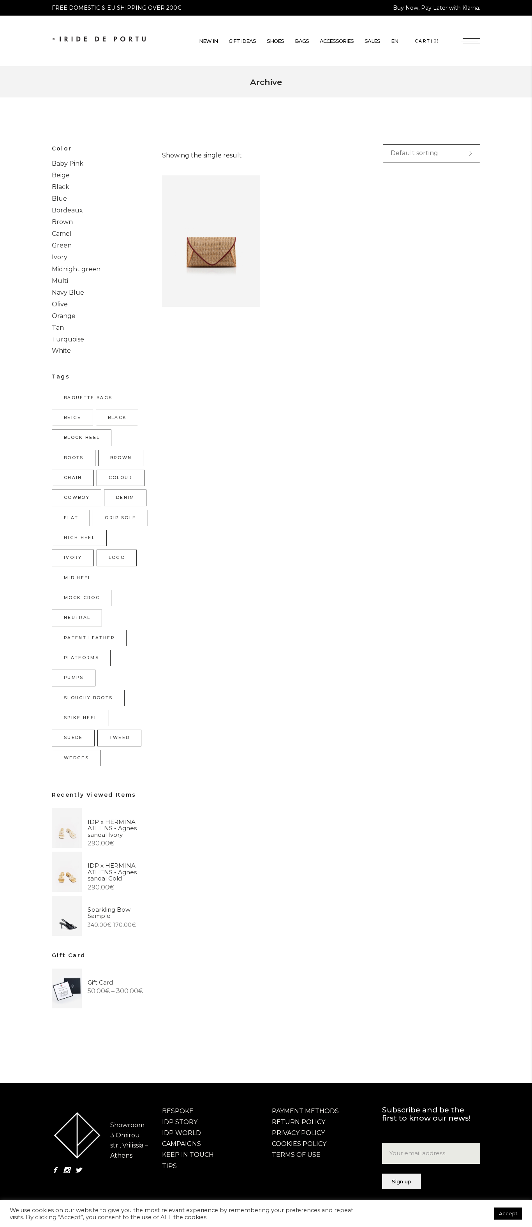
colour (121, 477)
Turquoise (68, 339)
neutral (77, 617)
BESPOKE (178, 1111)
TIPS (169, 1166)
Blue (59, 198)
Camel (62, 233)
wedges (76, 757)
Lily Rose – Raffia (192, 249)
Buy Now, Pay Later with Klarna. (436, 7)
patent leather (89, 637)
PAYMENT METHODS (305, 1111)
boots (74, 457)
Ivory (59, 257)
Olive (60, 304)
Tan (58, 327)
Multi (60, 281)
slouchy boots (88, 697)
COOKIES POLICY (299, 1143)
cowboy (77, 497)
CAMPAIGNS (181, 1143)
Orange (64, 316)
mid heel (78, 577)
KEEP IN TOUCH (188, 1154)
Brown (62, 222)
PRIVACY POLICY (298, 1133)
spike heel (80, 717)
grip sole (120, 517)
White (61, 350)
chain (73, 477)
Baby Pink (67, 163)
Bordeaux (67, 210)
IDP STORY (179, 1122)
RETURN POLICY (298, 1122)
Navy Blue (68, 292)
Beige (61, 175)
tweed (119, 737)
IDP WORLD (181, 1133)
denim (125, 497)
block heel (82, 437)
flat (71, 517)
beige (72, 417)
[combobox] (431, 153)
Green (62, 245)
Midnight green (76, 269)
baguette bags (88, 397)
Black (60, 187)
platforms (81, 657)
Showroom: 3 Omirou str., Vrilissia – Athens (129, 1135)
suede (73, 737)
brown (121, 457)
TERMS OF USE (296, 1154)
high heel (79, 537)
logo (117, 557)
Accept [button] (508, 1213)
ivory (73, 557)
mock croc (82, 597)
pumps (74, 677)
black (117, 417)
